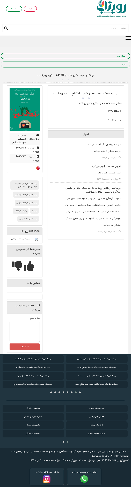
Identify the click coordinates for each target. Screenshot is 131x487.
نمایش (33, 425)
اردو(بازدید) (96, 433)
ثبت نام (14, 8)
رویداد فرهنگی (21, 210)
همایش (96, 416)
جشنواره (96, 408)
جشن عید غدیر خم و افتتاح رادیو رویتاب (66, 75)
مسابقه (33, 408)
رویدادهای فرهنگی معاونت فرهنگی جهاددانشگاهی (26, 185)
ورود (30, 8)
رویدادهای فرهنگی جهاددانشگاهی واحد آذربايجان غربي (33, 384)
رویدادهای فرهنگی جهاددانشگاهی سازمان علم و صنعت (96, 376)
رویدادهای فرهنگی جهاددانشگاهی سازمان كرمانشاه (33, 359)
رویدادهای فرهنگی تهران (26, 202)
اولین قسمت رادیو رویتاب (106, 166)
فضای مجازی (33, 416)
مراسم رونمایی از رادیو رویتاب (104, 144)
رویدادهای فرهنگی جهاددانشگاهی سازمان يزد (33, 376)
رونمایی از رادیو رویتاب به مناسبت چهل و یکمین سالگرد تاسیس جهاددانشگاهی (93, 190)
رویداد (34, 210)
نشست (33, 433)
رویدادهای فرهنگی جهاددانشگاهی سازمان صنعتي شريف (96, 367)
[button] (80, 392)
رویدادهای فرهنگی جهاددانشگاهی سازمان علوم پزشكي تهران (96, 384)
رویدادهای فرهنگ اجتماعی (26, 194)
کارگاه (96, 425)
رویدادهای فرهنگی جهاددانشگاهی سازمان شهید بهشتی (96, 359)
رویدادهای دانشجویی (28, 218)
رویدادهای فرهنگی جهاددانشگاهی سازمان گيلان (32, 367)
